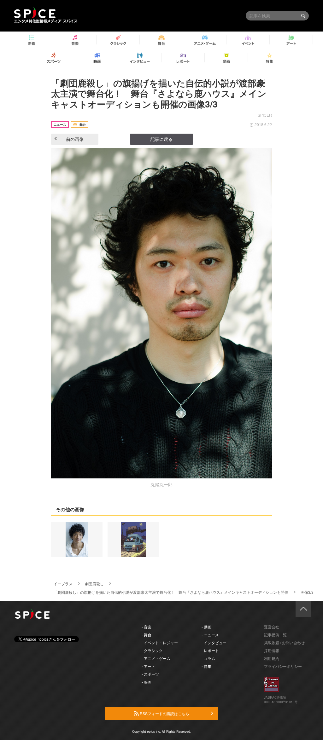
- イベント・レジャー (160, 642)
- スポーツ (150, 674)
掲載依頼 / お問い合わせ (284, 642)
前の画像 (75, 139)
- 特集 (206, 666)
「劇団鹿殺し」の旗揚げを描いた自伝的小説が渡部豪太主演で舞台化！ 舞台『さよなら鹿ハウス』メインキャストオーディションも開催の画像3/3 (159, 93)
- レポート (210, 650)
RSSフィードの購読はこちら (164, 713)
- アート (148, 666)
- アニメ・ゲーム (156, 658)
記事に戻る (161, 139)
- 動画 (206, 626)
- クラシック (152, 650)
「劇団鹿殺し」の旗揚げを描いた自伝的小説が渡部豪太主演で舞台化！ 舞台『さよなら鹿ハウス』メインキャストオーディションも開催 (171, 592)
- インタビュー (214, 642)
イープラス (63, 583)
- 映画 (146, 682)
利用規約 (271, 658)
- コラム (208, 658)
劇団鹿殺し (94, 583)
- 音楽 (146, 626)
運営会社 (271, 626)
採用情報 (271, 650)
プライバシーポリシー (283, 666)
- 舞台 (146, 634)
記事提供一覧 (275, 634)
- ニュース (210, 634)
